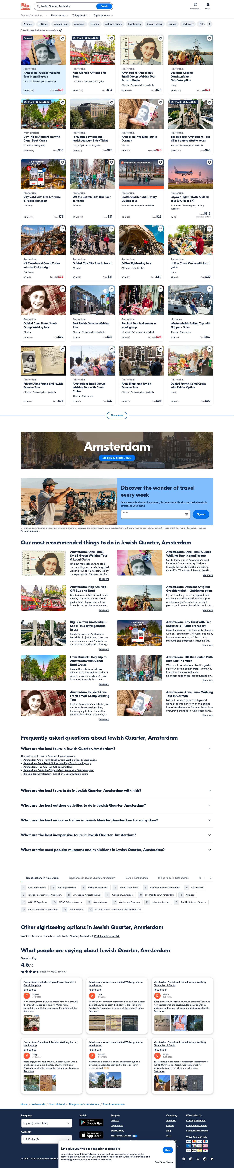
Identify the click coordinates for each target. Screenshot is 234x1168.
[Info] (61, 30)
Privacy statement (30, 531)
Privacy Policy (117, 1130)
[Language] (195, 4)
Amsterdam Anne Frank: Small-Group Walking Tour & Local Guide (60, 760)
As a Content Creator (196, 1125)
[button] (43, 65)
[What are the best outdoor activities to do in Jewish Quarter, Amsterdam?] (209, 805)
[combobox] (65, 6)
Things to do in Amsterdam (84, 1104)
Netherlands (38, 1104)
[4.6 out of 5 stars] (30, 972)
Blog (168, 1130)
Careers (170, 1125)
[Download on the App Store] (91, 1135)
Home (24, 1104)
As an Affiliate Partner (197, 1130)
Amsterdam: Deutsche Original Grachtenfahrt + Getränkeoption (58, 770)
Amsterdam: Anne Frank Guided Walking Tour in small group (57, 763)
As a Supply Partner (196, 1120)
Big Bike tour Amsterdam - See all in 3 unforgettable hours (55, 774)
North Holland (57, 1104)
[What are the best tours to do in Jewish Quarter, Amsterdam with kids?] (209, 790)
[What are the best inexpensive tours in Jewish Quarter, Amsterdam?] (209, 834)
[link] (43, 65)
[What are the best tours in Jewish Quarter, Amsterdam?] (209, 748)
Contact (115, 1120)
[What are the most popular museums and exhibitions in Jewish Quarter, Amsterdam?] (209, 849)
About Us (171, 1120)
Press (168, 1135)
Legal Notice (117, 1125)
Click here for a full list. (107, 936)
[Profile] (208, 4)
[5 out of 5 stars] (52, 990)
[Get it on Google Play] (91, 1123)
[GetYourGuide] (25, 6)
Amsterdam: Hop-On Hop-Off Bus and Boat (47, 767)
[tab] (42, 878)
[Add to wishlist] (62, 38)
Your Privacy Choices (121, 1135)
